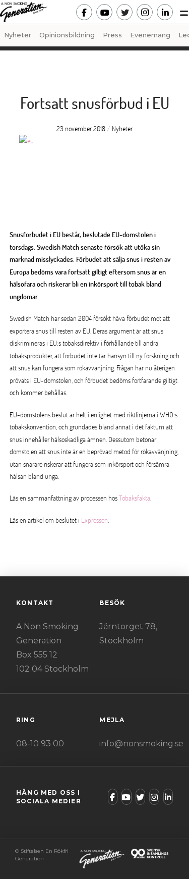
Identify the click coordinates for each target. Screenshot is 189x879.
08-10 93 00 (40, 743)
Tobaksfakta (134, 498)
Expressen (94, 520)
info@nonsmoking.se (141, 743)
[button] (181, 12)
